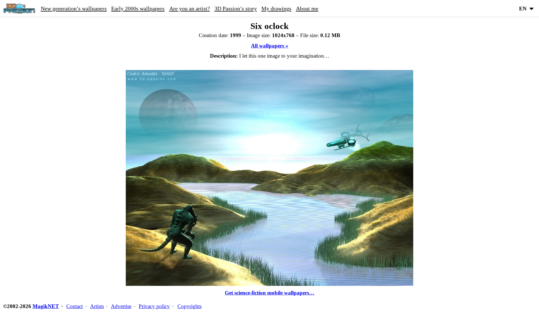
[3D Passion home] (19, 8)
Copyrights (189, 306)
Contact (74, 306)
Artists (97, 306)
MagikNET (46, 306)
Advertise (121, 306)
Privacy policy (154, 306)
